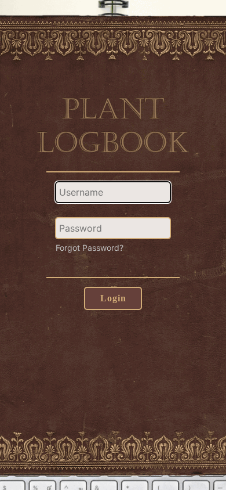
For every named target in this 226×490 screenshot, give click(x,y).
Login (113, 298)
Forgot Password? (89, 248)
